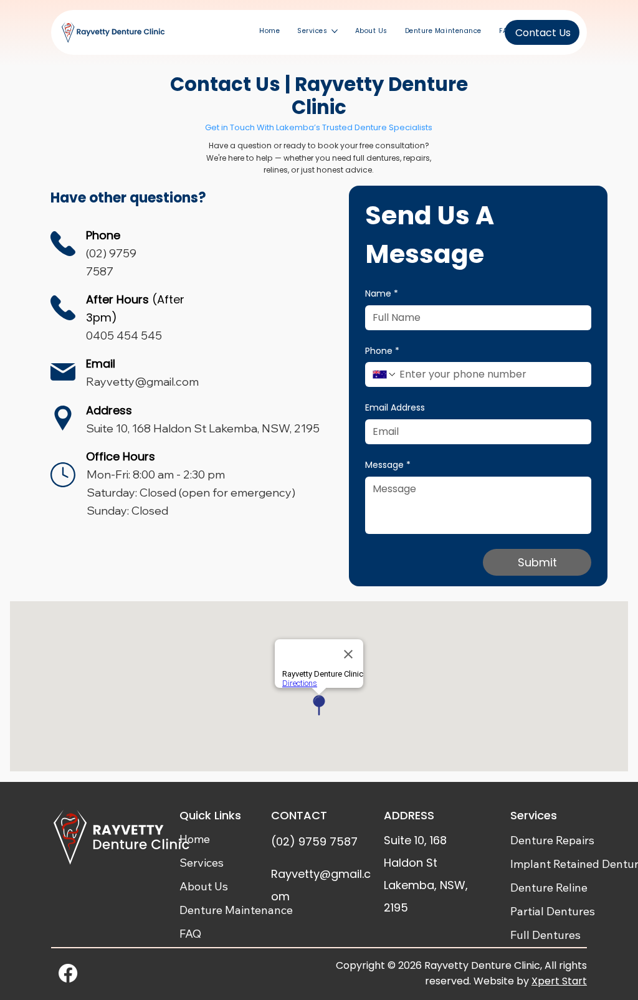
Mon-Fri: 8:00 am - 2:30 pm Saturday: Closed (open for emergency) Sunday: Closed (191, 492)
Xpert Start (559, 981)
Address (109, 410)
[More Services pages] (334, 31)
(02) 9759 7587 (314, 841)
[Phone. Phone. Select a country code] (384, 374)
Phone (382, 351)
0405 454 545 (124, 335)
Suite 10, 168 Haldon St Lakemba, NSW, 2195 (203, 428)
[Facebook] (67, 973)
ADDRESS (409, 815)
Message (388, 465)
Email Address (395, 408)
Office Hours (120, 456)
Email (100, 363)
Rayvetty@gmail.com (142, 381)
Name (381, 294)
